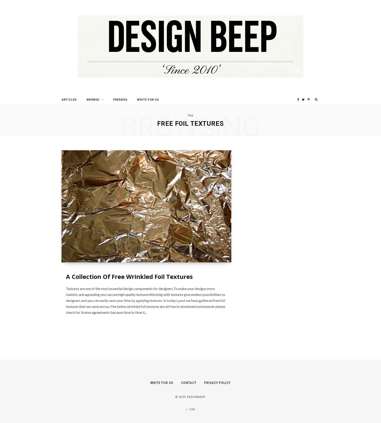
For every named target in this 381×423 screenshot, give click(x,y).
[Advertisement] (278, 216)
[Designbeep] (190, 47)
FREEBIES (120, 99)
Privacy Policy (217, 383)
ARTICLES (69, 99)
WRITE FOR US (148, 99)
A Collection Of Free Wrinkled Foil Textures (129, 277)
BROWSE (93, 99)
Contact (188, 383)
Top (191, 409)
